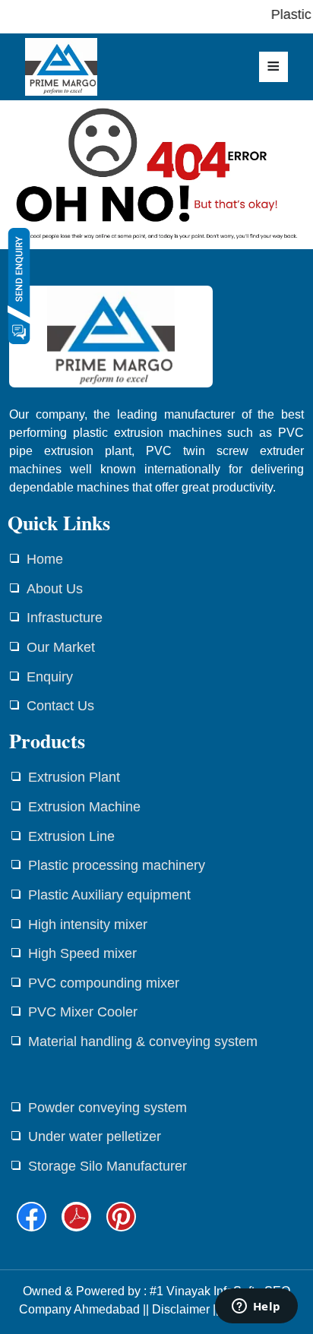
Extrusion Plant (74, 777)
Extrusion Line (71, 836)
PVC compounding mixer (103, 983)
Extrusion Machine (84, 806)
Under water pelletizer (94, 1136)
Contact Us (60, 705)
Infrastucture (65, 617)
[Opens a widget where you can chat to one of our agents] (256, 1307)
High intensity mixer (87, 924)
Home (45, 559)
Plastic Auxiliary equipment (109, 895)
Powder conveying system (107, 1107)
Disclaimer (181, 1309)
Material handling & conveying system (143, 1041)
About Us (55, 588)
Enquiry (50, 676)
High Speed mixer (82, 953)
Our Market (61, 647)
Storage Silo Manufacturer (107, 1166)
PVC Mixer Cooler (83, 1011)
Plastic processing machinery (116, 865)
